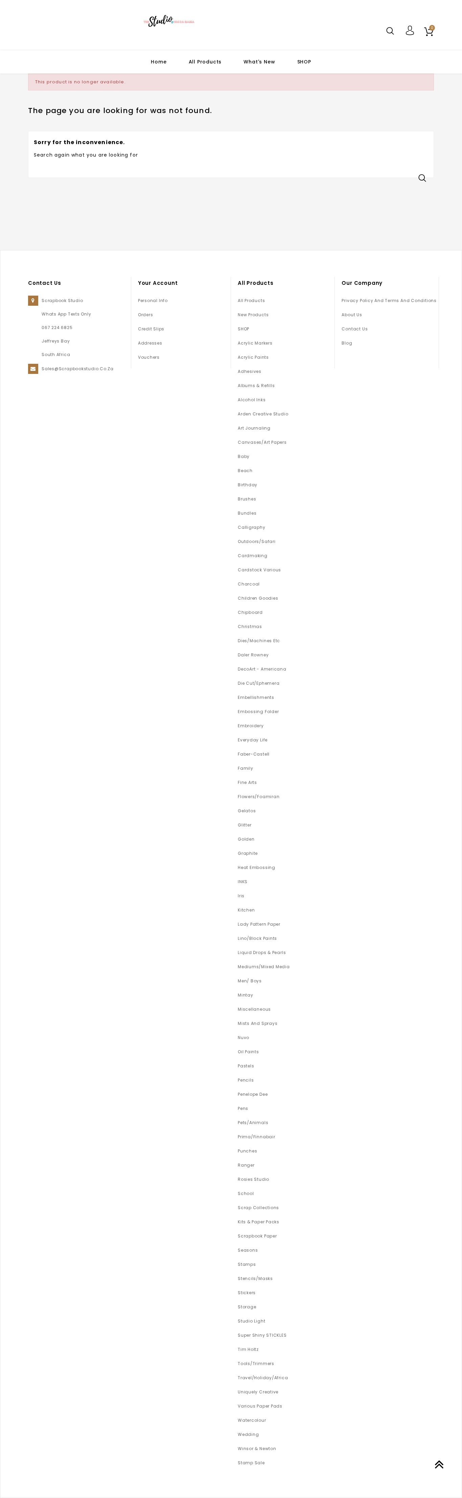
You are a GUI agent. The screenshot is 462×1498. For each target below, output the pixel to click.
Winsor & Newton (257, 1448)
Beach (245, 470)
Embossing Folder (258, 711)
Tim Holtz (248, 1349)
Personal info (153, 300)
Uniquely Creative (258, 1392)
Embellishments (256, 697)
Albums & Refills (256, 385)
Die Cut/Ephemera (258, 683)
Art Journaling (254, 428)
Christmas (250, 626)
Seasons (248, 1250)
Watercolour (252, 1420)
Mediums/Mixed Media (264, 967)
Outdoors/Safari (257, 541)
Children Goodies (258, 598)
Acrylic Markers (255, 343)
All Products (205, 61)
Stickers (247, 1293)
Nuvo (243, 1037)
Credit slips (151, 329)
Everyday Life (253, 740)
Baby (244, 456)
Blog (347, 343)
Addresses (150, 343)
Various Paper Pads (260, 1406)
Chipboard (250, 612)
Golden (246, 839)
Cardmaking (253, 556)
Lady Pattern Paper (259, 924)
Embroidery (251, 726)
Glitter (244, 825)
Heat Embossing (256, 867)
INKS (243, 881)
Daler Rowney (253, 655)
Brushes (247, 499)
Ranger (246, 1165)
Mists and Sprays (257, 1023)
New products (253, 315)
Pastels (246, 1066)
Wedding (248, 1434)
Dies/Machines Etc (259, 641)
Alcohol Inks (251, 400)
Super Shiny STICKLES (262, 1335)
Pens (243, 1108)
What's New (259, 61)
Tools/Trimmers (256, 1363)
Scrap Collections (258, 1207)
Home (158, 61)
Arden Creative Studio (263, 414)
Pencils (246, 1080)
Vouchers (149, 357)
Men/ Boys (250, 981)
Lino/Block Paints (257, 938)
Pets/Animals (253, 1122)
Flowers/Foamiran (258, 796)
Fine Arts (247, 782)
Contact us (355, 329)
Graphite (248, 853)
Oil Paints (248, 1052)
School (246, 1193)
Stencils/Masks (255, 1278)
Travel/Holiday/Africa (263, 1378)
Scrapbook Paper (257, 1236)
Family (245, 768)
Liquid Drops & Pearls (262, 952)
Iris (241, 896)
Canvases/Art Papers (262, 442)
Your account (158, 283)
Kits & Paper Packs (258, 1222)
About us (352, 315)
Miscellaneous (254, 1009)
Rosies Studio (253, 1179)
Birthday (247, 485)
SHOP (304, 61)
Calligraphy (251, 527)
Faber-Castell (254, 754)
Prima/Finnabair (256, 1137)
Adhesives (249, 371)
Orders (145, 315)
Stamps (247, 1264)
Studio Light (251, 1321)
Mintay (245, 995)
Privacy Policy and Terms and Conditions (389, 300)
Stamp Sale (251, 1463)
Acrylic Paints (253, 357)
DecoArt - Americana (262, 669)
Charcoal (249, 584)
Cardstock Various (259, 570)
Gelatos (247, 811)
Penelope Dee (253, 1094)
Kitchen (246, 910)
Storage (247, 1307)
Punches (247, 1151)
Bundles (247, 513)
